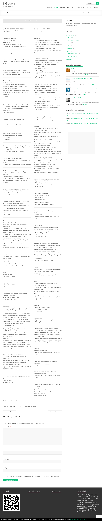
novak (6, 406)
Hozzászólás (7, 426)
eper (82, 496)
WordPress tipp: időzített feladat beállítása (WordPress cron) (84, 88)
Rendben (84, 519)
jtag (96, 498)
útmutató (80, 511)
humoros (18, 401)
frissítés (86, 496)
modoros (91, 500)
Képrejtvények (55, 411)
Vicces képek (9, 411)
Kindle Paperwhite (72, 40)
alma (80, 494)
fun (8, 401)
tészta (93, 506)
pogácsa (78, 504)
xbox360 (84, 510)
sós (78, 506)
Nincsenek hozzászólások (32, 406)
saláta (93, 504)
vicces (35, 401)
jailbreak (93, 498)
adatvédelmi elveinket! (75, 519)
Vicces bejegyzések (72, 53)
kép (80, 500)
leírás (87, 500)
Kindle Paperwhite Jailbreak (77, 97)
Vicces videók (71, 56)
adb (78, 494)
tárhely (89, 506)
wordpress (79, 510)
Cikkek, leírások (81, 7)
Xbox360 (70, 48)
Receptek (62, 7)
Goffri (72, 68)
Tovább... (87, 74)
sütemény (83, 506)
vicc (30, 401)
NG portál (9, 3)
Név (4, 450)
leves (83, 500)
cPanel (91, 494)
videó (89, 508)
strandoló (97, 504)
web (68, 45)
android (84, 494)
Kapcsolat (96, 7)
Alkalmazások (71, 7)
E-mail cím (6, 459)
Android (69, 37)
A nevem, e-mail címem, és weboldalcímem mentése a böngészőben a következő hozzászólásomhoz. (32, 476)
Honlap (5, 468)
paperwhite (89, 502)
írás (95, 510)
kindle (78, 500)
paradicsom (94, 502)
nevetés (25, 401)
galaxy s (78, 498)
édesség (90, 510)
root (90, 504)
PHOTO (89, 7)
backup (88, 494)
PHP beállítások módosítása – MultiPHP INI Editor (81, 78)
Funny (56, 7)
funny (13, 401)
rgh (88, 504)
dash (96, 494)
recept (83, 504)
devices (79, 496)
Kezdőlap (49, 7)
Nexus (69, 42)
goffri (81, 498)
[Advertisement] (81, 143)
